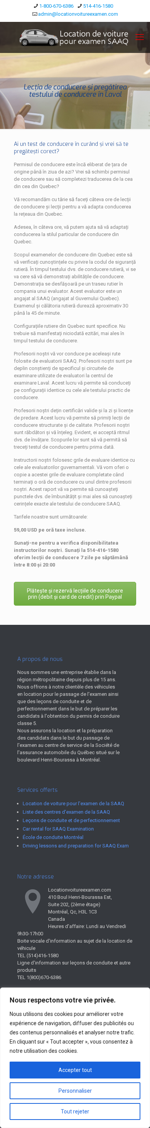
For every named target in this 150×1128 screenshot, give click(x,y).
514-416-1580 (98, 6)
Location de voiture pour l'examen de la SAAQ (73, 803)
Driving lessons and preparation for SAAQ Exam (76, 846)
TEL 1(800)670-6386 (39, 977)
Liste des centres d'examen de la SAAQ (66, 812)
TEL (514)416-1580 (37, 955)
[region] (75, 1058)
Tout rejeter (75, 1111)
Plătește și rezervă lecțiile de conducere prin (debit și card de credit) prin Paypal (75, 594)
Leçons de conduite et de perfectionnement (71, 820)
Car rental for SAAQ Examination (58, 829)
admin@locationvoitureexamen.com (78, 14)
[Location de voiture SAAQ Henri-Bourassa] (75, 37)
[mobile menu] (139, 37)
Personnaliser (75, 1091)
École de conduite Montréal (53, 837)
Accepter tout (75, 1070)
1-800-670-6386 (56, 6)
